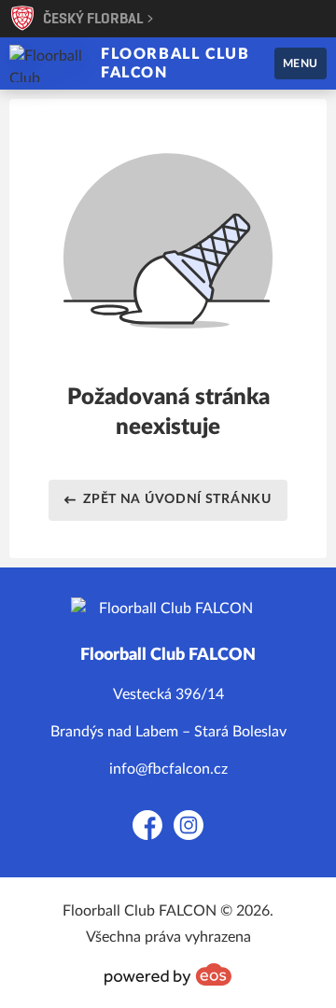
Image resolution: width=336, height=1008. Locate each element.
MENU (300, 63)
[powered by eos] (168, 974)
